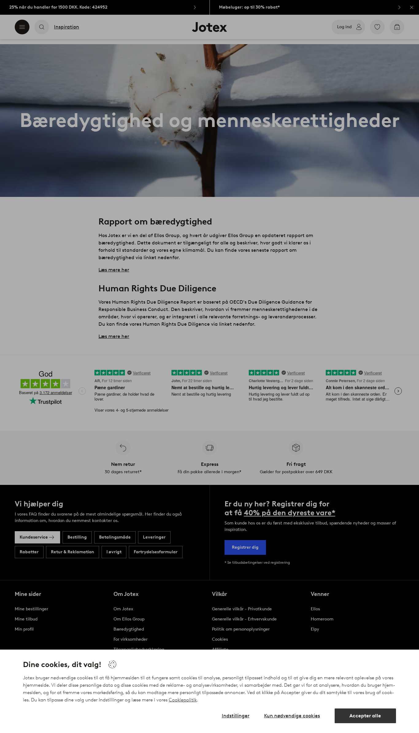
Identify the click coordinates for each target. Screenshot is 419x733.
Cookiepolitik (183, 700)
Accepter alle (365, 716)
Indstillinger (235, 716)
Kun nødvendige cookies (292, 716)
